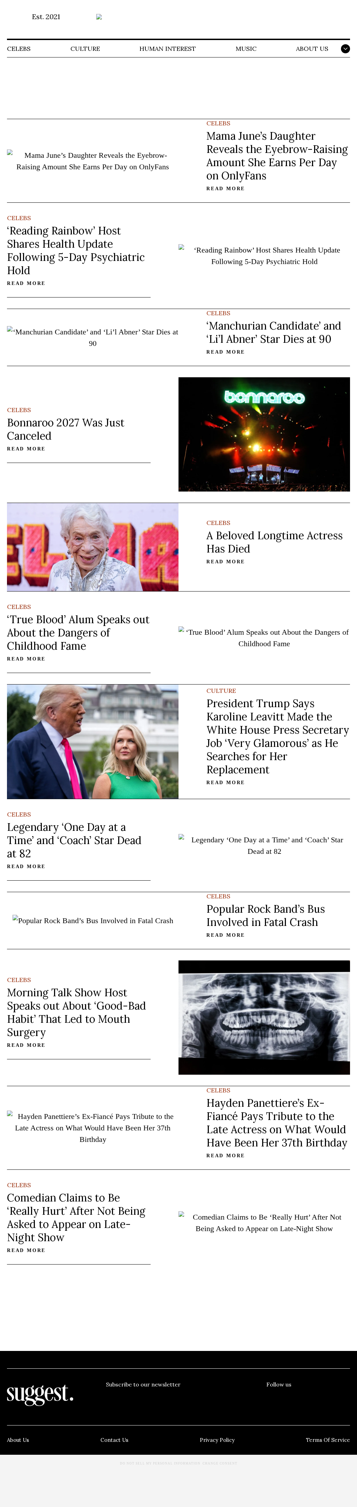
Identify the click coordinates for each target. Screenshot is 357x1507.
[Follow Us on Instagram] (326, 1398)
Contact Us (114, 1440)
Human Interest (167, 49)
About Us (312, 49)
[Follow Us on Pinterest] (308, 1398)
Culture (85, 49)
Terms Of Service (328, 1440)
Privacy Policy (217, 1440)
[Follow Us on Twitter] (290, 1398)
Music (246, 49)
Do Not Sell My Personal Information (160, 1463)
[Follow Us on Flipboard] (345, 1398)
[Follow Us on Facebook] (271, 1398)
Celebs (19, 49)
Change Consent (220, 1463)
